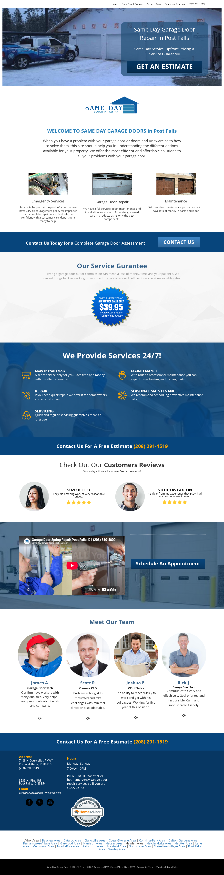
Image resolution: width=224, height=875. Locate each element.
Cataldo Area (72, 840)
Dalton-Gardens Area (182, 840)
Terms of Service (156, 867)
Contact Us (142, 867)
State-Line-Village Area (169, 846)
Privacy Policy (171, 867)
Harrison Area (92, 843)
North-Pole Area (68, 846)
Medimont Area (43, 846)
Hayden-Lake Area (159, 843)
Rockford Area (116, 846)
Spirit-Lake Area (140, 846)
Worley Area (116, 849)
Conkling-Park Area (152, 840)
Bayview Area (51, 840)
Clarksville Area (94, 840)
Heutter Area (183, 843)
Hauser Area (114, 843)
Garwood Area (70, 843)
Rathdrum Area (92, 846)
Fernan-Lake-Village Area (40, 843)
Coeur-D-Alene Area (122, 840)
